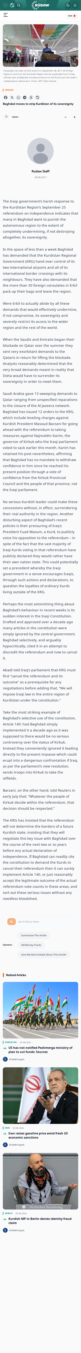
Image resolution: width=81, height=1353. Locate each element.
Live (70, 15)
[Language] (12, 5)
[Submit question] (11, 921)
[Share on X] (12, 97)
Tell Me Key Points (31, 945)
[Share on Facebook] (5, 97)
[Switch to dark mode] (68, 5)
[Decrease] (65, 117)
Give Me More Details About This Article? (43, 954)
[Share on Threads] (31, 97)
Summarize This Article (33, 935)
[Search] (18, 5)
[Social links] (5, 5)
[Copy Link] (37, 97)
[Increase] (74, 117)
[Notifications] (75, 5)
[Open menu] (5, 15)
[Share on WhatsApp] (18, 97)
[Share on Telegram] (25, 97)
